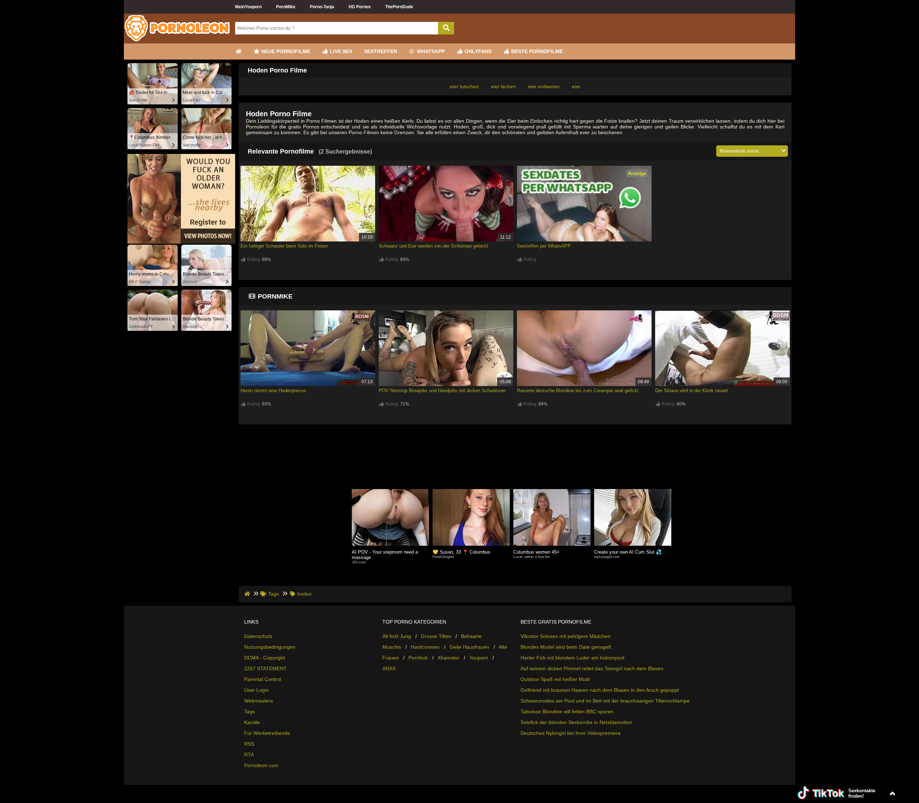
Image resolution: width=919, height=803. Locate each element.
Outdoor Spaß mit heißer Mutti (555, 679)
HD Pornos (360, 6)
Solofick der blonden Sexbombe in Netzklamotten (576, 722)
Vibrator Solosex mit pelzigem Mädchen (566, 636)
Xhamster (449, 658)
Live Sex (340, 51)
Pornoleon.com (261, 765)
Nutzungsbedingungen (269, 647)
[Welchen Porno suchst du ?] (446, 28)
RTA (249, 754)
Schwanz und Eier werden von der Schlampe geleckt (433, 246)
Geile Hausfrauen (469, 647)
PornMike (285, 6)
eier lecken (503, 86)
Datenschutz (258, 636)
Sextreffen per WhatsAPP (544, 246)
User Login (256, 690)
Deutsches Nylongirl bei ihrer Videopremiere (571, 733)
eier (576, 86)
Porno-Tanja (322, 6)
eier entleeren (544, 86)
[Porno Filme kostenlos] (178, 40)
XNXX (389, 668)
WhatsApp (430, 51)
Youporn (478, 658)
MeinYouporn (248, 6)
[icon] (238, 51)
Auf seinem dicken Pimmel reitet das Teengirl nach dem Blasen (592, 668)
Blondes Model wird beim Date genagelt (566, 647)
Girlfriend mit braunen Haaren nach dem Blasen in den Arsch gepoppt (600, 690)
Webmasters (258, 701)
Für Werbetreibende (267, 733)
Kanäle (252, 722)
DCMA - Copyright (264, 658)
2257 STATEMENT (265, 668)
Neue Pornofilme (285, 51)
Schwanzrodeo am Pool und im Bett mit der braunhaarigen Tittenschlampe (605, 701)
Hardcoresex (425, 647)
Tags (249, 711)
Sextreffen (380, 51)
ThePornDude (399, 6)
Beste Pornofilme (536, 51)
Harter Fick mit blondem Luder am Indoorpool (572, 658)
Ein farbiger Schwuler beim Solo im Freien (284, 246)
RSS (249, 744)
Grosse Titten (436, 636)
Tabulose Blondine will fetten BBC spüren (567, 711)
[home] (247, 593)
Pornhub (418, 658)
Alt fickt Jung (396, 636)
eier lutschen (464, 86)
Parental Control (262, 679)
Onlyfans (477, 51)
